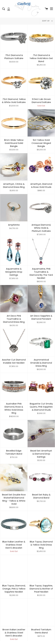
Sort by (46, 21)
